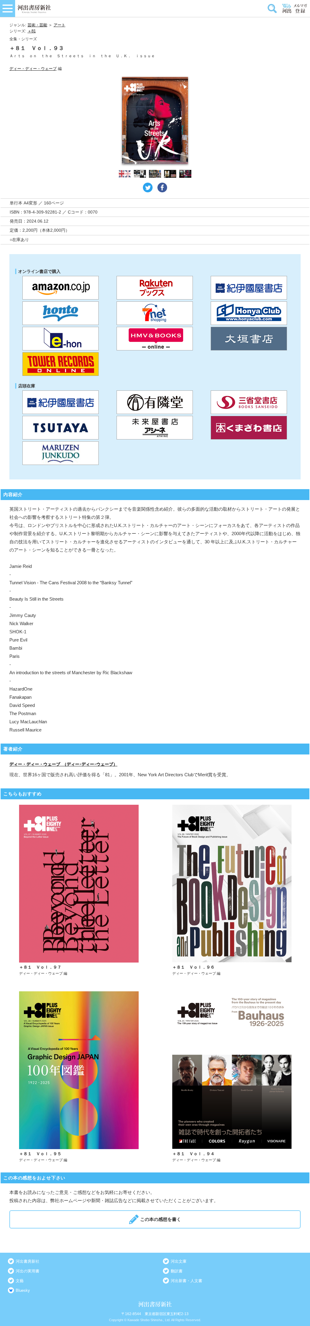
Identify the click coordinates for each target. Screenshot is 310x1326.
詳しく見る (79, 890)
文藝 (20, 1280)
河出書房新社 (27, 1261)
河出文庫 (178, 1261)
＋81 (32, 31)
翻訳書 (177, 1271)
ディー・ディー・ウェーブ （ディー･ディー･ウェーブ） (63, 764)
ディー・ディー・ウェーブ (33, 68)
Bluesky (23, 1290)
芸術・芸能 (37, 25)
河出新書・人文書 (186, 1280)
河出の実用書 (27, 1271)
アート (59, 25)
